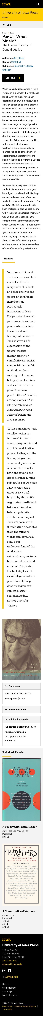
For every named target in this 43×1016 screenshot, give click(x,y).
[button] (38, 4)
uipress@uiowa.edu (12, 964)
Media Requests (9, 995)
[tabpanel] (21, 438)
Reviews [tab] (8, 258)
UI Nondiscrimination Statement (25, 1006)
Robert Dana (8, 915)
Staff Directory (9, 988)
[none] (21, 693)
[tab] (21, 686)
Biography (19, 66)
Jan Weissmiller (20, 831)
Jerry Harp (18, 58)
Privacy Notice (7, 1006)
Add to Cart (11, 77)
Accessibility (8, 1009)
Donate (5, 17)
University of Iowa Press (20, 12)
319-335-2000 (9, 960)
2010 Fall (16, 62)
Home (4, 33)
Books (12, 33)
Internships (7, 991)
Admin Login (11, 976)
